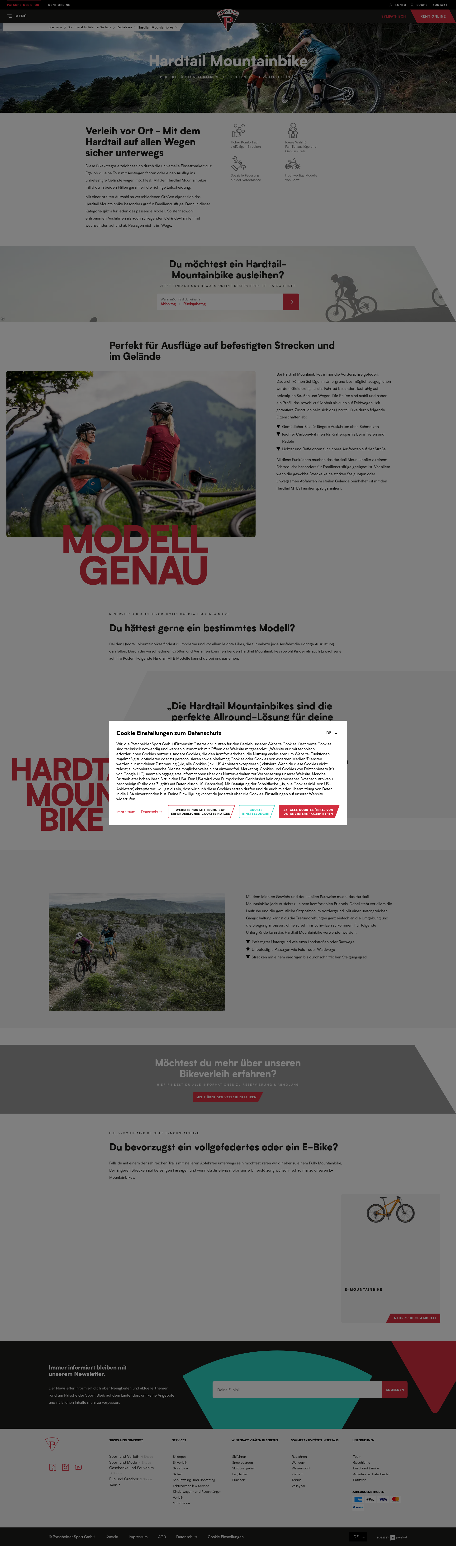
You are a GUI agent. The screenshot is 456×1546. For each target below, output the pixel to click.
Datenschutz (151, 811)
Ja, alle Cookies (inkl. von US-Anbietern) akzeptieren (308, 811)
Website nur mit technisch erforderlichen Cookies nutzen (201, 811)
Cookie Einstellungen (256, 811)
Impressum (125, 811)
